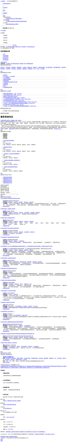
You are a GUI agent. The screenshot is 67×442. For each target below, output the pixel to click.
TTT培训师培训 (18, 306)
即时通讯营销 (57, 67)
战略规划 (21, 221)
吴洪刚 (4, 248)
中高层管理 (26, 212)
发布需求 (5, 7)
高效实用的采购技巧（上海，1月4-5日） (12, 93)
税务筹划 (26, 202)
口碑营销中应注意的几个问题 (10, 82)
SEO (35, 68)
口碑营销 (8, 68)
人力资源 (28, 46)
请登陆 (4, 3)
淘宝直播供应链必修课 (8, 140)
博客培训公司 (60, 366)
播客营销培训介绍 (7, 182)
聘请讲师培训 (6, 206)
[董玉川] (9, 342)
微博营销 (19, 67)
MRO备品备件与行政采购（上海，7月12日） (13, 104)
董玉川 (4, 345)
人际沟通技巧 (27, 325)
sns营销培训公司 (30, 367)
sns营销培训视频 (38, 367)
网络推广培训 (23, 63)
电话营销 (10, 325)
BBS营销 (63, 67)
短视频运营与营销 (7, 147)
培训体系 (25, 306)
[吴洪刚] (26, 246)
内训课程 (12, 21)
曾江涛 (4, 230)
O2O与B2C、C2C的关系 (9, 76)
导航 (4, 15)
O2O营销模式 (6, 77)
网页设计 (3, 67)
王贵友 (4, 293)
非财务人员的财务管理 (13, 261)
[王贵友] (8, 290)
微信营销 (12, 46)
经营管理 (21, 212)
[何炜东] (10, 237)
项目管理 (24, 46)
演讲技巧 (30, 306)
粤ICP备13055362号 (50, 434)
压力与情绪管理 (17, 315)
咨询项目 (16, 21)
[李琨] (8, 302)
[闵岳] (17, 333)
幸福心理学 (24, 315)
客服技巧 (21, 325)
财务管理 (31, 202)
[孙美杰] (8, 258)
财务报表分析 (23, 261)
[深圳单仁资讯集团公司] (7, 354)
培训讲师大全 (29, 431)
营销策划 (10, 212)
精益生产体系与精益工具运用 (10, 96)
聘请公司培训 (6, 362)
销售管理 (16, 212)
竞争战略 (32, 212)
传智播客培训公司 (22, 366)
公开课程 (8, 21)
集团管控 (31, 337)
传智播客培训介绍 (39, 366)
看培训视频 (18, 18)
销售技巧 (16, 241)
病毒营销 (19, 68)
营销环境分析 (19, 359)
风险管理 (31, 221)
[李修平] (8, 280)
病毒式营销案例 (7, 79)
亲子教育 (10, 315)
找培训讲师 (8, 18)
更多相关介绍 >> (58, 128)
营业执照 (37, 434)
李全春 (4, 313)
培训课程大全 (22, 431)
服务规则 (12, 24)
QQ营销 (24, 67)
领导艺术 (32, 232)
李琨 (4, 304)
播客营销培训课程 (7, 177)
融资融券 (10, 272)
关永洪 (4, 200)
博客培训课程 (47, 366)
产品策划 (16, 250)
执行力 (19, 46)
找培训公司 (13, 18)
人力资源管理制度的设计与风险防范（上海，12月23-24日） (17, 99)
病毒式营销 (6, 80)
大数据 (16, 46)
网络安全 (35, 67)
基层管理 (26, 284)
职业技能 (16, 294)
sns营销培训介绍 (45, 367)
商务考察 (20, 21)
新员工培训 (11, 306)
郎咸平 (4, 220)
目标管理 (21, 232)
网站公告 (9, 408)
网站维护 (14, 67)
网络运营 (29, 67)
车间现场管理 (24, 346)
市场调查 (10, 250)
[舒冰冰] (12, 321)
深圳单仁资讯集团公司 (8, 356)
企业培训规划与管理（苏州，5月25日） (12, 94)
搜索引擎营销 (41, 67)
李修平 (4, 282)
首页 (4, 54)
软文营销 (14, 68)
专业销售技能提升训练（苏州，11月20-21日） (14, 100)
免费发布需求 (4, 62)
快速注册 (8, 24)
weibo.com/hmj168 (10, 417)
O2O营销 (8, 46)
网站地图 (8, 431)
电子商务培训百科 (15, 63)
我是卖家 (14, 404)
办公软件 (10, 294)
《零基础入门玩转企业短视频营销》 (11, 153)
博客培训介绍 (7, 367)
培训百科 (17, 431)
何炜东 (4, 239)
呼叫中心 (16, 325)
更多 (2, 71)
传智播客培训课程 (5, 366)
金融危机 (16, 221)
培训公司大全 (35, 431)
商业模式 (38, 212)
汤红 (4, 270)
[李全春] (8, 311)
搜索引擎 (5, 84)
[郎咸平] (8, 217)
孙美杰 (4, 260)
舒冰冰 (4, 324)
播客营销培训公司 (7, 180)
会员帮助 (16, 24)
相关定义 (5, 404)
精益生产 (33, 46)
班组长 (18, 346)
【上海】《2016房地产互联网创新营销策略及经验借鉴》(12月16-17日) (19, 106)
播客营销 (25, 68)
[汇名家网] (3, 30)
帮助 (4, 10)
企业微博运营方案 (7, 87)
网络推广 (5, 75)
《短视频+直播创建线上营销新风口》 (12, 160)
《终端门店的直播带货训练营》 (10, 166)
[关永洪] (10, 198)
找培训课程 (5, 55)
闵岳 (4, 336)
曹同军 (4, 211)
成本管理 (16, 202)
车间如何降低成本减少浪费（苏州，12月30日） (14, 97)
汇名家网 (3, 1)
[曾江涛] (10, 228)
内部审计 (21, 202)
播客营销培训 (30, 63)
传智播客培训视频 (30, 366)
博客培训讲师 (53, 366)
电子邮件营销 (49, 67)
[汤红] (9, 268)
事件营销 (3, 68)
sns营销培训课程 (14, 367)
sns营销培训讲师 (22, 367)
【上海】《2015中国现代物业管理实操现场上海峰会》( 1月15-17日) (19, 103)
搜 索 (14, 45)
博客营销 (30, 68)
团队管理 (30, 346)
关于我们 (5, 408)
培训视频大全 (42, 431)
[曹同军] (8, 208)
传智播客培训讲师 (13, 366)
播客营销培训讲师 (7, 178)
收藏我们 (5, 13)
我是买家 (9, 404)
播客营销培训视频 (7, 181)
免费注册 (8, 3)
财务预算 (10, 202)
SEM (38, 68)
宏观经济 (10, 221)
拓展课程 (25, 21)
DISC (30, 284)
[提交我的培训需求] (18, 194)
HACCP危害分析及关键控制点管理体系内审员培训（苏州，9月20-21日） (20, 101)
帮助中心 (5, 400)
